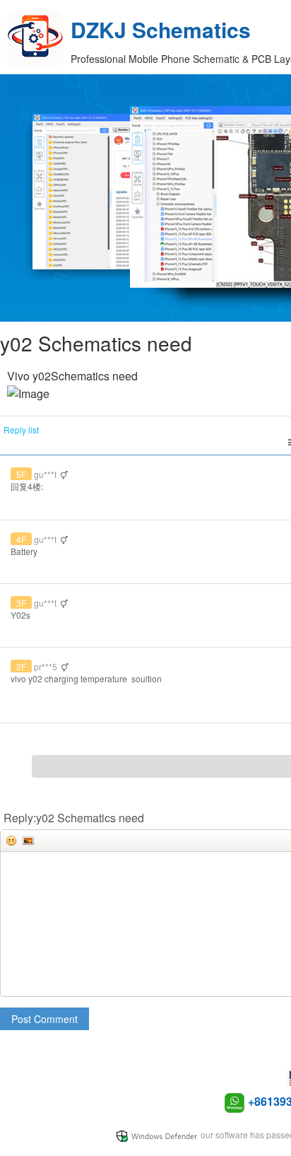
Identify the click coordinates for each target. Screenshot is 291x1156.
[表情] (11, 841)
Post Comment (44, 1019)
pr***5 (45, 666)
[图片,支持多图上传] (28, 841)
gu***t (45, 474)
